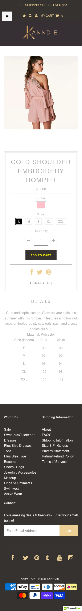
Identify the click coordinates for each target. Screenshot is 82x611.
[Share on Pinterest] (48, 273)
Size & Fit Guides (55, 445)
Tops (7, 450)
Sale (7, 429)
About (46, 429)
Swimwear (12, 488)
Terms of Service (54, 461)
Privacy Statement (55, 450)
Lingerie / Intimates (18, 483)
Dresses (10, 440)
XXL (60, 221)
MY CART (52, 15)
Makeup (10, 477)
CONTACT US (41, 282)
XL (48, 221)
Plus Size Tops (15, 456)
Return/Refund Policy (58, 456)
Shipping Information (57, 440)
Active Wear (13, 493)
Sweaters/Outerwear (19, 434)
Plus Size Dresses (18, 445)
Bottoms (10, 461)
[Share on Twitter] (39, 273)
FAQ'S (47, 434)
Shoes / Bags (14, 466)
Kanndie (53, 578)
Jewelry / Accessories (20, 472)
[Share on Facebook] (31, 273)
